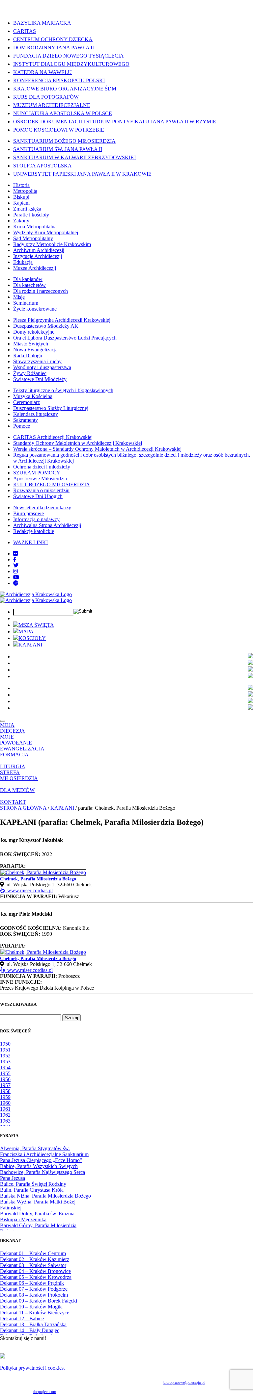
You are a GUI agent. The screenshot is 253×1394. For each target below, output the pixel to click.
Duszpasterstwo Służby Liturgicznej (50, 408)
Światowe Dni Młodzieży (40, 379)
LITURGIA (12, 766)
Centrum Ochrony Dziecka (53, 39)
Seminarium (25, 303)
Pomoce (21, 426)
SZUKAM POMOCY (36, 472)
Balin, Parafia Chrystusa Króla (32, 1190)
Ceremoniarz (26, 402)
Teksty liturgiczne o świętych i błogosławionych (63, 390)
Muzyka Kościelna (32, 396)
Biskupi (21, 197)
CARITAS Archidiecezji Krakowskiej (53, 437)
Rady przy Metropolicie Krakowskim (52, 244)
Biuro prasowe (28, 513)
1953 (5, 1061)
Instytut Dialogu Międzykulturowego (71, 64)
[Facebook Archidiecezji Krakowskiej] (14, 559)
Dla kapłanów (27, 279)
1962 (5, 1115)
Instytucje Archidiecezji (37, 256)
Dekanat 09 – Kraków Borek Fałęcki (38, 1301)
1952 (5, 1055)
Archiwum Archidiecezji (38, 250)
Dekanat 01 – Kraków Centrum (33, 1253)
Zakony (21, 220)
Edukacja (23, 262)
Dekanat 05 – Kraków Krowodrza (35, 1277)
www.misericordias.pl (29, 890)
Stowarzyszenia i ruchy (37, 361)
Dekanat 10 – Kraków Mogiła (31, 1306)
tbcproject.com (44, 1391)
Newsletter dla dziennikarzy (42, 507)
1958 (5, 1091)
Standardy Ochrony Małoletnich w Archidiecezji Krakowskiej (77, 443)
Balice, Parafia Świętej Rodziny (33, 1184)
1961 (5, 1109)
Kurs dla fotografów (46, 97)
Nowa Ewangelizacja (35, 349)
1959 (5, 1097)
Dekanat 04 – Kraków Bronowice (35, 1271)
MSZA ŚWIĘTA (36, 625)
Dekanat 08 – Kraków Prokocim (34, 1295)
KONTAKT (13, 802)
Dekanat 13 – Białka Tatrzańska (33, 1324)
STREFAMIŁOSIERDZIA (19, 775)
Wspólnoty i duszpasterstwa (42, 367)
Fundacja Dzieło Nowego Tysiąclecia (68, 56)
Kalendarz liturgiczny (35, 414)
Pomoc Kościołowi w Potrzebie (58, 130)
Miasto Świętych (30, 343)
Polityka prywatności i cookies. (32, 1368)
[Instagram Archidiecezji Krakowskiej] (15, 571)
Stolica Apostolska (42, 165)
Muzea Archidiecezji (34, 268)
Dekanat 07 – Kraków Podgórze (34, 1289)
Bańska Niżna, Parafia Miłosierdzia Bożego (45, 1196)
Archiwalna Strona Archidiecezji (47, 525)
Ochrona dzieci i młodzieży (41, 466)
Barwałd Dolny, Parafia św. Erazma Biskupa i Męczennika (37, 1216)
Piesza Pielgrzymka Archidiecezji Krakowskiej (61, 320)
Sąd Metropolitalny (33, 238)
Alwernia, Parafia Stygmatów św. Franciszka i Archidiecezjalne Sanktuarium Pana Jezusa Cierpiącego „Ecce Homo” (44, 1154)
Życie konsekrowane (35, 309)
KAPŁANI (30, 644)
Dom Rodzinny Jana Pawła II (53, 47)
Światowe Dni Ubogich (38, 496)
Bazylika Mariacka (42, 23)
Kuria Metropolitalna (35, 226)
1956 (5, 1079)
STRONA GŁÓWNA (23, 808)
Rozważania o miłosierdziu (41, 490)
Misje (19, 297)
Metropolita (25, 191)
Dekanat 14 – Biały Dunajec (29, 1330)
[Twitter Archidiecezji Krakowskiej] (15, 565)
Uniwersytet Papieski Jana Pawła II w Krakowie (82, 174)
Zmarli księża (27, 209)
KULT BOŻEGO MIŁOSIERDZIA (51, 484)
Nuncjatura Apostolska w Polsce (62, 113)
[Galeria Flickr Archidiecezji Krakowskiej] (15, 553)
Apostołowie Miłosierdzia (40, 478)
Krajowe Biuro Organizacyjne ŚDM (64, 88)
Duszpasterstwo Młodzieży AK (45, 326)
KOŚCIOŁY (32, 638)
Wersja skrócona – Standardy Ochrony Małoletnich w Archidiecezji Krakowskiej (97, 449)
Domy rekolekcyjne (33, 332)
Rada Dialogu (27, 355)
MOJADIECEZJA (12, 728)
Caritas (24, 31)
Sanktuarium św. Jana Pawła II (57, 149)
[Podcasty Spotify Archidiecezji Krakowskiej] (15, 583)
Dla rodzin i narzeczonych (40, 291)
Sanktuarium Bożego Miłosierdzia (64, 141)
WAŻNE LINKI (30, 542)
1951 (5, 1049)
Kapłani (21, 203)
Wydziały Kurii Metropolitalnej (45, 232)
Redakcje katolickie (33, 531)
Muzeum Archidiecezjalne (51, 105)
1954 (5, 1067)
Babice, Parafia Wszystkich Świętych (39, 1166)
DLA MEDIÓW (17, 790)
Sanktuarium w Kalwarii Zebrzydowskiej (74, 157)
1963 (5, 1121)
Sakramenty (25, 420)
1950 (5, 1044)
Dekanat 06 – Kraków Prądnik (32, 1283)
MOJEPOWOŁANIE (16, 740)
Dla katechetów (29, 285)
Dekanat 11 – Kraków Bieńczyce (34, 1312)
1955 (5, 1073)
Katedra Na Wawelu (42, 72)
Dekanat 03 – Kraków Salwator (33, 1265)
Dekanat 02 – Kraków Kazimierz (34, 1259)
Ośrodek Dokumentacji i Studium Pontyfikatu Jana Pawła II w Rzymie (114, 121)
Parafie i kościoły (31, 214)
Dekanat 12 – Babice (22, 1318)
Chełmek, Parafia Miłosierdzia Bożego (38, 878)
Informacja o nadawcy (36, 519)
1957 (5, 1085)
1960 (5, 1103)
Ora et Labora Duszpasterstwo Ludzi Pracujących (65, 338)
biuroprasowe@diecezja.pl (184, 1382)
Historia (21, 185)
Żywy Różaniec (29, 373)
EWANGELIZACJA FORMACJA (22, 751)
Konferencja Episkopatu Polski (59, 80)
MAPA (26, 631)
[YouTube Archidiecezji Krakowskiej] (16, 577)
